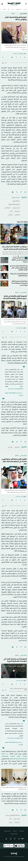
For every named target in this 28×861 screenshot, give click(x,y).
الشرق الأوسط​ (18, 8)
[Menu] (26, 3)
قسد (10, 817)
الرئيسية (25, 8)
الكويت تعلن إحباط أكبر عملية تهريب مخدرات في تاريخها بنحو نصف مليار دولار (14, 460)
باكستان (10, 446)
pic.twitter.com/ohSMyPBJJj (15, 387)
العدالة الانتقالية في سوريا (13, 814)
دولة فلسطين (16, 199)
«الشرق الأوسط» (16, 52)
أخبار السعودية (16, 196)
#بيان (22, 368)
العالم (13, 8)
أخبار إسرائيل (16, 206)
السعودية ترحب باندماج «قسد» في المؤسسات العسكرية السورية (15, 659)
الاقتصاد (4, 8)
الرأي (9, 8)
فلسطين (17, 213)
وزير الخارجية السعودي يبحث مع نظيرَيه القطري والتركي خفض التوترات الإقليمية (19, 266)
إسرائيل (10, 213)
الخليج (13, 12)
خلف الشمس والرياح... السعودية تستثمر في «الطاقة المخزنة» (20, 258)
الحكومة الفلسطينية (14, 203)
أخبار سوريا (17, 817)
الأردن (10, 210)
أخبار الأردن (7, 206)
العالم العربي (23, 12)
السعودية (17, 210)
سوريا (10, 821)
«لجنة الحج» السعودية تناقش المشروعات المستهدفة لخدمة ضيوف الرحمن (20, 282)
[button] (14, 669)
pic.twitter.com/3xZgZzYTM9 (15, 737)
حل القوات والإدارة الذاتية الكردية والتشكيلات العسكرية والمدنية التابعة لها (14, 754)
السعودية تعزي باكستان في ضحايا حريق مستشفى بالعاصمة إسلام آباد (15, 296)
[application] (14, 669)
